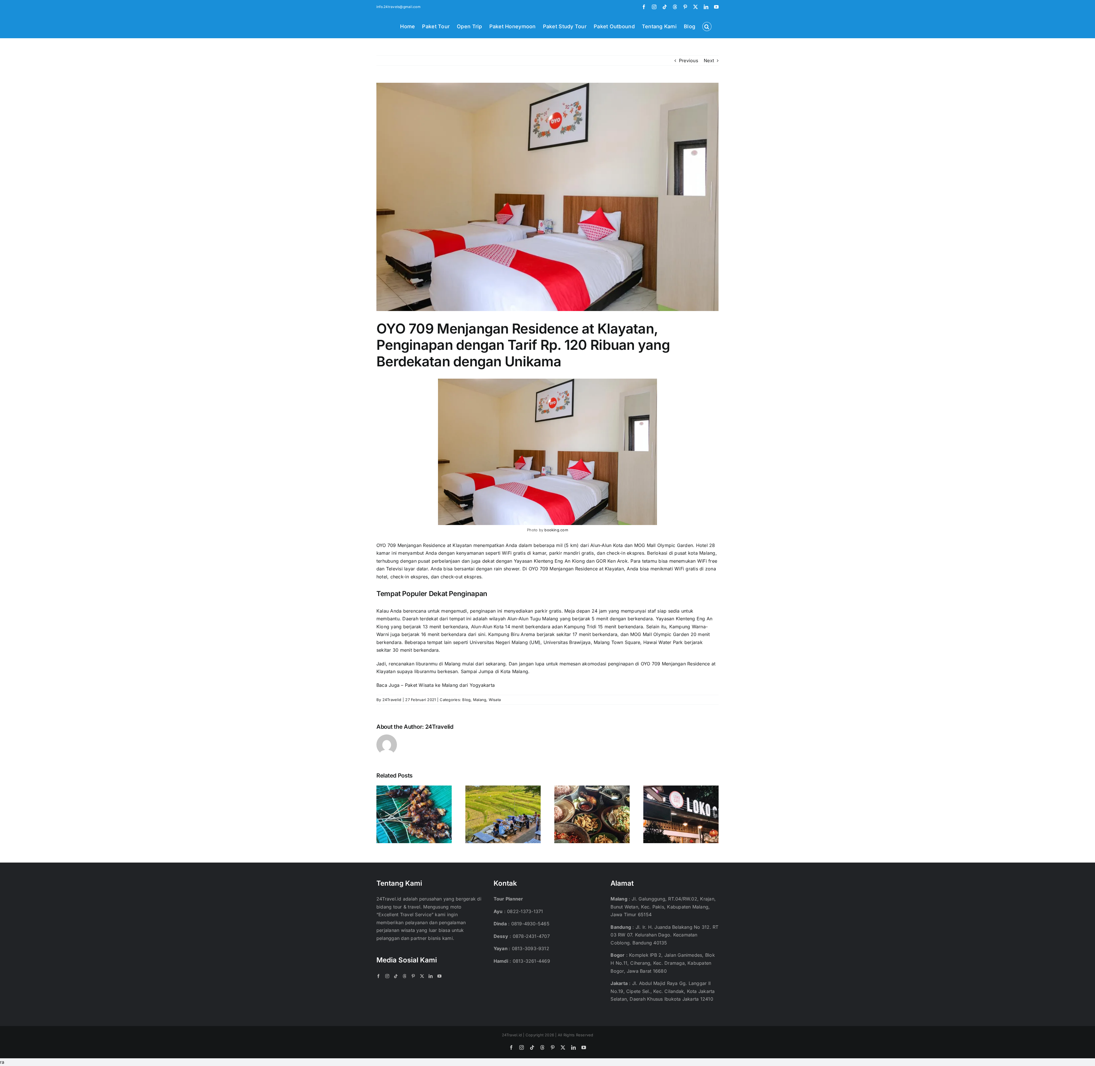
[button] (706, 26)
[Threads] (405, 976)
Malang (479, 699)
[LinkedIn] (431, 976)
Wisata (495, 699)
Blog (466, 699)
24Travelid (391, 699)
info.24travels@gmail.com (398, 7)
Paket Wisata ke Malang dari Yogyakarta (450, 685)
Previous (688, 60)
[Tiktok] (396, 976)
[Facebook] (378, 976)
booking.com (556, 530)
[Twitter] (422, 976)
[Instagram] (387, 976)
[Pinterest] (413, 976)
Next (709, 60)
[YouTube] (439, 976)
